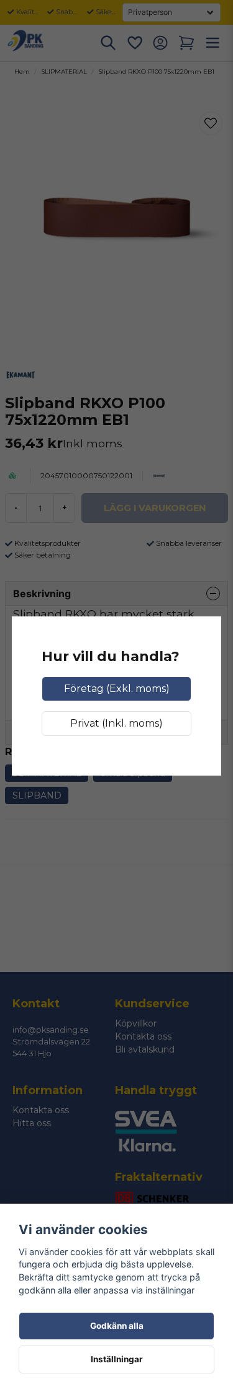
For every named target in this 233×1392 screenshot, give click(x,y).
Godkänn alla (117, 1326)
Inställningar (117, 1359)
